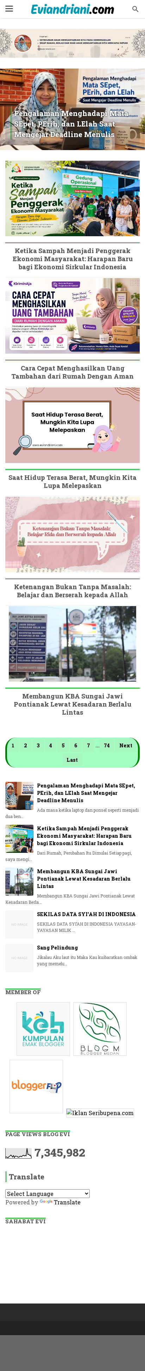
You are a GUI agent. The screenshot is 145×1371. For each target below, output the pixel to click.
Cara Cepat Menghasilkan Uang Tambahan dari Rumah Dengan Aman (72, 372)
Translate (67, 1202)
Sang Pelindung (57, 947)
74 (107, 745)
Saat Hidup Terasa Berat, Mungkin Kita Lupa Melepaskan (72, 481)
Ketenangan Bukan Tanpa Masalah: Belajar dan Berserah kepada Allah (72, 590)
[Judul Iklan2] (100, 1055)
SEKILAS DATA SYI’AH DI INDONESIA (86, 914)
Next (125, 745)
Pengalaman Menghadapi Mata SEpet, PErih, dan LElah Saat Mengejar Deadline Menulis (71, 124)
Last (72, 760)
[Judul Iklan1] (44, 1055)
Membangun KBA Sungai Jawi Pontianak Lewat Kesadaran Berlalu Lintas (72, 704)
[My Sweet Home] (72, 9)
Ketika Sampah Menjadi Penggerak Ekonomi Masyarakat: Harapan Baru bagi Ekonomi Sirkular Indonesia (73, 258)
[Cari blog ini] (135, 9)
